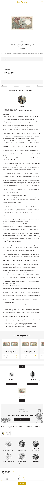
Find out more (22, 419)
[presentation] (3, 37)
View (22, 400)
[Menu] (10, 432)
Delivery (15, 85)
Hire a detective (32, 383)
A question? (39, 85)
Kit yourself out (11, 383)
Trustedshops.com (15, 427)
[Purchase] (17, 356)
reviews (6, 428)
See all (22, 366)
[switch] (8, 434)
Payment (27, 85)
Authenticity (3, 85)
